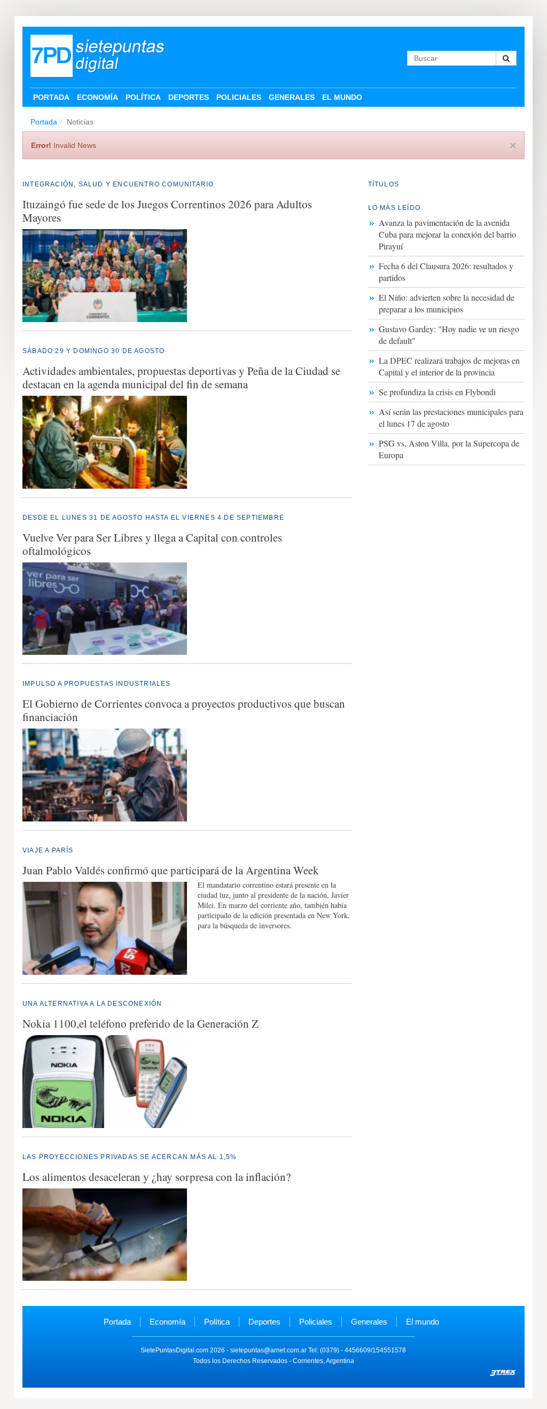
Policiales (238, 97)
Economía (97, 97)
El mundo (342, 97)
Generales (292, 97)
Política (143, 97)
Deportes (188, 97)
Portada (51, 97)
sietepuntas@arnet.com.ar (268, 1350)
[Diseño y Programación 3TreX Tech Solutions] (503, 1371)
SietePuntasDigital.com (174, 1350)
